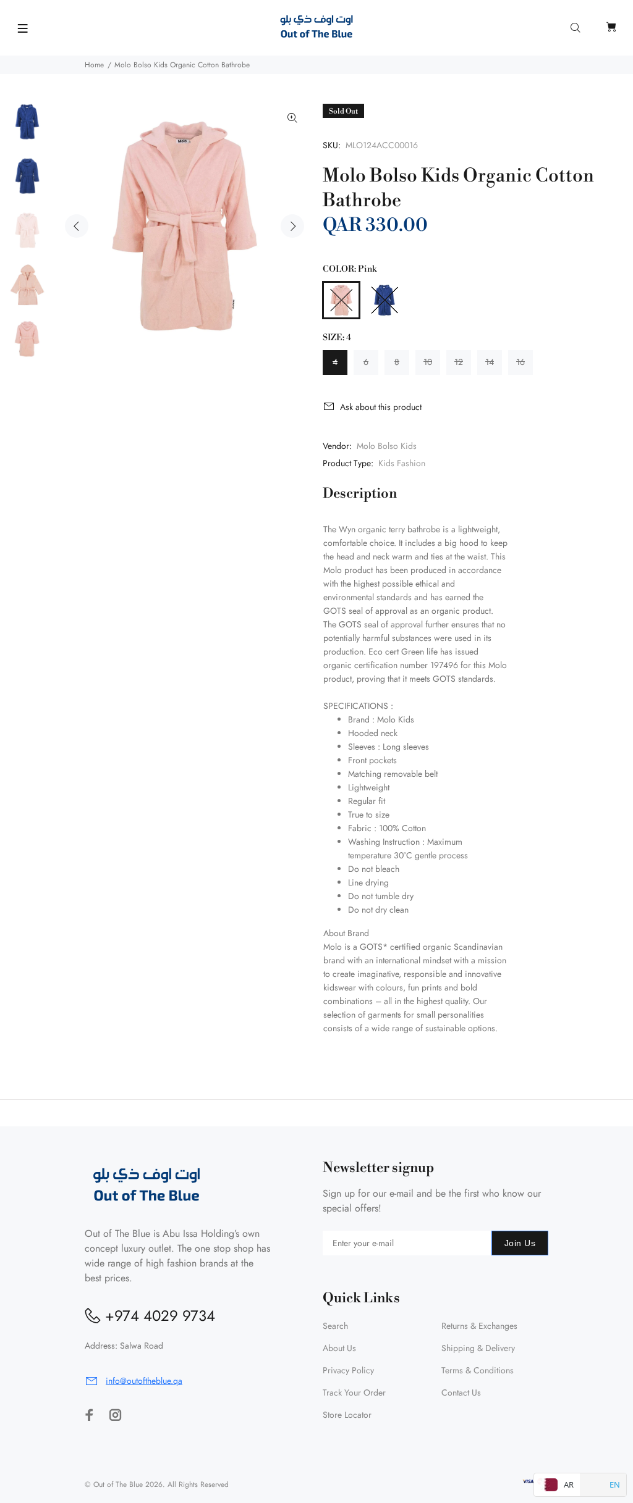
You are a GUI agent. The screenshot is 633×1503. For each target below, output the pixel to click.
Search (335, 1326)
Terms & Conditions (477, 1370)
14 (489, 362)
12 (458, 362)
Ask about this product (381, 407)
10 (427, 362)
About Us (339, 1348)
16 (520, 362)
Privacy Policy (348, 1370)
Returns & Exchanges (479, 1326)
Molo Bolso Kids (387, 446)
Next (292, 226)
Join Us (519, 1243)
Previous (76, 226)
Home (94, 64)
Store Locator (347, 1415)
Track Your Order (354, 1392)
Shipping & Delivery (478, 1348)
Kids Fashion (401, 463)
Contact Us (461, 1392)
